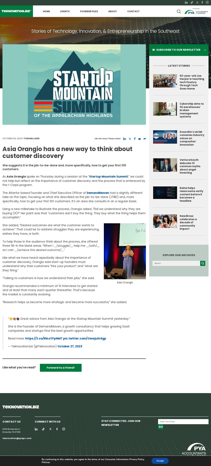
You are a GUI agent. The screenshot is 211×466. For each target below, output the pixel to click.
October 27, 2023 (70, 346)
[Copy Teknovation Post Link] (145, 139)
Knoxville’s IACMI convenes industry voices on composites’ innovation (192, 138)
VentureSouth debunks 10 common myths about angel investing (190, 166)
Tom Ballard (32, 138)
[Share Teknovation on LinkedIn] (124, 139)
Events (65, 11)
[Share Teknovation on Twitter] (130, 139)
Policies (46, 462)
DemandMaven (98, 193)
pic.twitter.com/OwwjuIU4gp (84, 338)
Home (46, 11)
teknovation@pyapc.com (16, 438)
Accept (160, 460)
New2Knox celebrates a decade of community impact (188, 222)
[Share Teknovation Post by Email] (139, 139)
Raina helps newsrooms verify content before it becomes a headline (191, 194)
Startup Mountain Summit (108, 177)
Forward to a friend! (61, 368)
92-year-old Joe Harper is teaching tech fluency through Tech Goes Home (192, 82)
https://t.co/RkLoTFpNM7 (43, 338)
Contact (133, 11)
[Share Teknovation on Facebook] (135, 139)
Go (161, 427)
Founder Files (89, 11)
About (112, 11)
